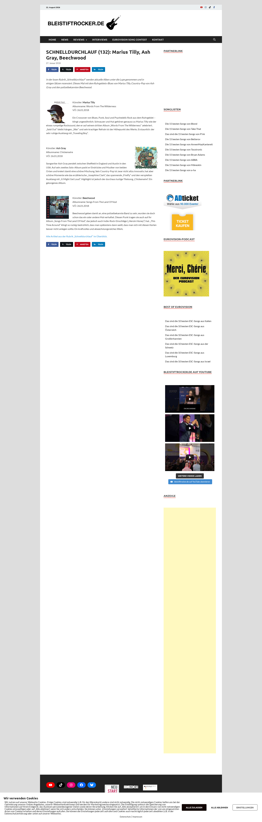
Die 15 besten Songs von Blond (181, 123)
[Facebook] (214, 7)
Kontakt (158, 39)
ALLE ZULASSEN (194, 807)
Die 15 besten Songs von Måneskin (183, 164)
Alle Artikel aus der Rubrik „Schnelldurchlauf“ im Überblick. (76, 236)
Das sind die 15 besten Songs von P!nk (185, 134)
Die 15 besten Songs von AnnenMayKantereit (189, 144)
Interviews (99, 39)
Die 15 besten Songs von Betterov (182, 139)
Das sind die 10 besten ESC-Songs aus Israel (187, 361)
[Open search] (214, 39)
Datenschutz (125, 816)
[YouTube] (201, 7)
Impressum (137, 816)
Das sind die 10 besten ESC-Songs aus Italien (188, 321)
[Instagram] (205, 7)
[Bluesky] (91, 785)
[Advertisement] (190, 630)
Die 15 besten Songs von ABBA (181, 159)
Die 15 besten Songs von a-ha (180, 170)
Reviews (78, 39)
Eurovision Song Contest (129, 39)
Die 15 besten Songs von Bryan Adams (185, 154)
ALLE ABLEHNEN (219, 807)
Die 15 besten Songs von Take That (183, 128)
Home (52, 39)
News (64, 39)
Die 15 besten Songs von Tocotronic (183, 149)
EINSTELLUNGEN (245, 807)
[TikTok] (210, 7)
